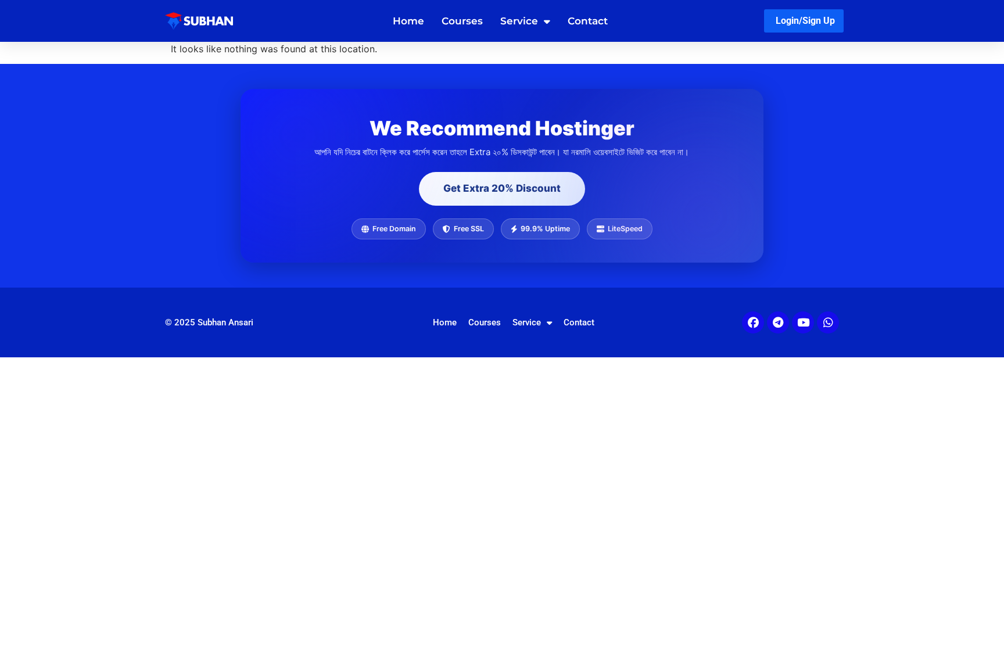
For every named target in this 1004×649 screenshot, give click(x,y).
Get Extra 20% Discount (502, 188)
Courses (462, 21)
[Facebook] (753, 322)
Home (408, 21)
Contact (588, 21)
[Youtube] (803, 322)
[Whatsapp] (828, 322)
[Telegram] (778, 322)
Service (519, 21)
